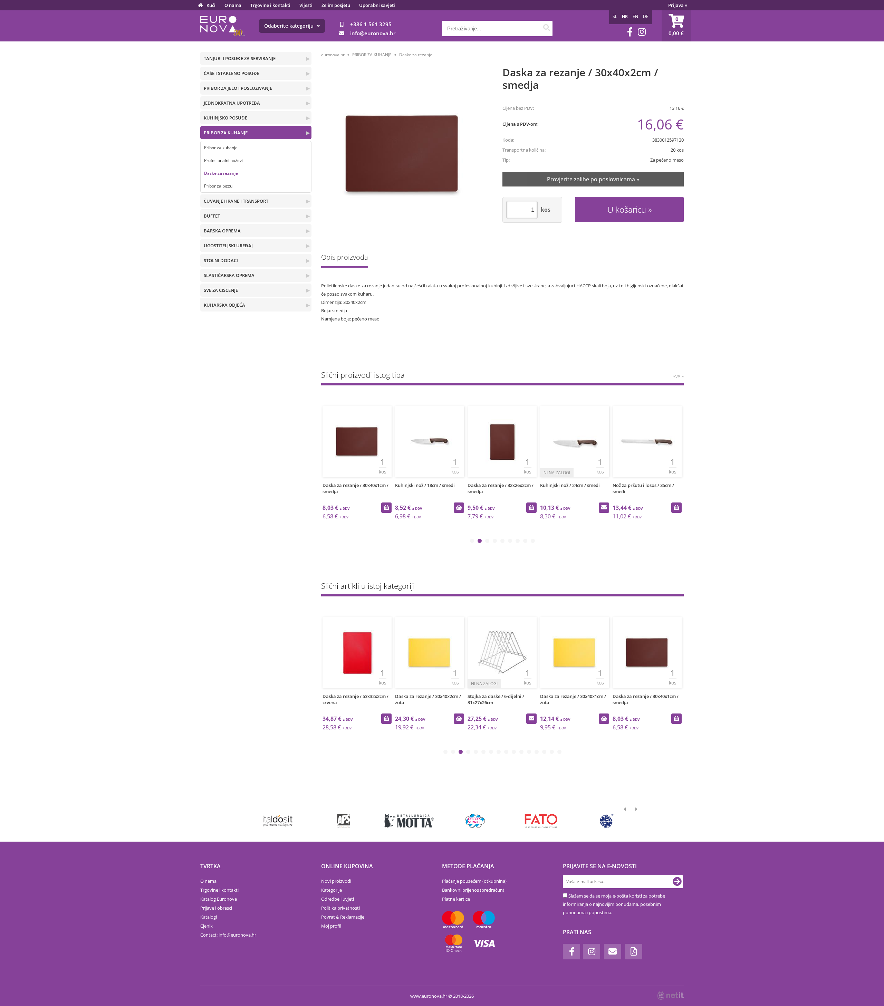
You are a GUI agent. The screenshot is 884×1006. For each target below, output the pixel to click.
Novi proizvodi (336, 881)
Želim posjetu (335, 5)
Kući (210, 5)
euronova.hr (333, 55)
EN (635, 16)
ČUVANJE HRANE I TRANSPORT (236, 201)
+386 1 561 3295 (371, 24)
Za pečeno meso (667, 160)
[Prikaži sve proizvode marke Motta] (409, 821)
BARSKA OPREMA (222, 231)
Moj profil (331, 926)
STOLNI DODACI (221, 260)
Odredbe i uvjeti (337, 899)
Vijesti (306, 5)
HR (625, 16)
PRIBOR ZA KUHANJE (226, 133)
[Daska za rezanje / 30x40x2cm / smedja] (402, 153)
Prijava (677, 5)
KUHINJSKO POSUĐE (225, 118)
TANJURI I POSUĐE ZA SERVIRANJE (240, 58)
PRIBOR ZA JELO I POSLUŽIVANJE (238, 88)
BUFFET (212, 216)
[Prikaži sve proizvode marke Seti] (607, 821)
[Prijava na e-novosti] (677, 881)
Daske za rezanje (221, 173)
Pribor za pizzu (218, 186)
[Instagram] (642, 32)
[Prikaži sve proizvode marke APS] (343, 821)
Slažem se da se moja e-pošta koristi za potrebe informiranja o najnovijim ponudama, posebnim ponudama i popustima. (614, 904)
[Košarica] (676, 25)
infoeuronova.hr (372, 33)
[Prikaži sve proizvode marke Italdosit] (278, 821)
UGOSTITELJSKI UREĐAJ (228, 245)
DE (645, 16)
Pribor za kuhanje (221, 148)
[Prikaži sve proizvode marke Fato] (541, 821)
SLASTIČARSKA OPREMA (229, 275)
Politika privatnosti (340, 908)
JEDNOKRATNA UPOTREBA (232, 103)
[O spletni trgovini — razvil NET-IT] (670, 995)
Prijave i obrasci (216, 908)
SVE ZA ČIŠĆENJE (221, 290)
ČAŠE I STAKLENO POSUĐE (231, 73)
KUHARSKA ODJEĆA (224, 305)
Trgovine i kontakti (270, 5)
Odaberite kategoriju (289, 25)
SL (615, 16)
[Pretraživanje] (546, 28)
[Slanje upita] (604, 507)
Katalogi (208, 917)
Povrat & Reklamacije (342, 917)
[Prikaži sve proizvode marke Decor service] (475, 821)
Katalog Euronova (218, 899)
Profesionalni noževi (223, 160)
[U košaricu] (386, 507)
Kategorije (331, 890)
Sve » (678, 376)
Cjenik (206, 926)
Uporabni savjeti (377, 5)
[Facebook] (630, 32)
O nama (232, 5)
